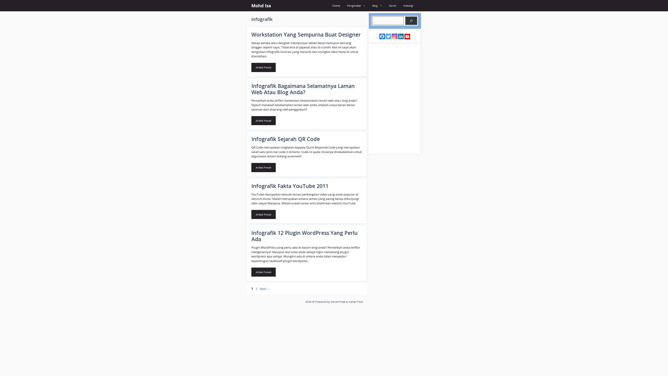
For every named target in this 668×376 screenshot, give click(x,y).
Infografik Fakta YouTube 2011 (289, 186)
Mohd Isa (261, 6)
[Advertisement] (394, 99)
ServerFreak (338, 301)
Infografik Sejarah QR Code (285, 139)
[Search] (411, 21)
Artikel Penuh (263, 67)
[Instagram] (394, 36)
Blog (375, 5)
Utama (336, 5)
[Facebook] (382, 36)
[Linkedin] (401, 36)
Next (265, 289)
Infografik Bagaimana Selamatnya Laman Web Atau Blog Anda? (303, 89)
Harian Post (356, 301)
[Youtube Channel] (407, 36)
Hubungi (408, 5)
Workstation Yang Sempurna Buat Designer (306, 34)
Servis (392, 5)
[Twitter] (388, 36)
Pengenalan (354, 5)
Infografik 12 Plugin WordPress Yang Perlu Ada (304, 236)
